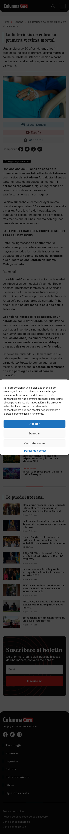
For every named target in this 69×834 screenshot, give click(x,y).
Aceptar (35, 423)
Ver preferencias (34, 443)
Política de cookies (35, 450)
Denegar (34, 433)
